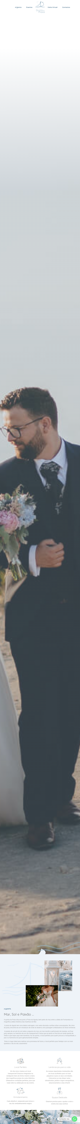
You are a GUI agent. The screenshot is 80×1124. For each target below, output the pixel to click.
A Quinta (18, 7)
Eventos (29, 7)
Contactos (66, 7)
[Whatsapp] (74, 1119)
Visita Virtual (52, 7)
